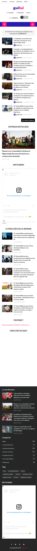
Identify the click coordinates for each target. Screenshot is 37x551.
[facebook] (11, 545)
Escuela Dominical (18, 445)
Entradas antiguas (28, 120)
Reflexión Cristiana (26, 477)
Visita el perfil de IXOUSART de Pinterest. (15, 325)
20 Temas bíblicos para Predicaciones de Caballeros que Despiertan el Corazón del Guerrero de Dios (24, 259)
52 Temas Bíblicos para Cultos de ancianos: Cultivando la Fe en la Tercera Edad (24, 297)
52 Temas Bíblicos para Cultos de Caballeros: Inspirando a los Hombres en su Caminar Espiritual (23, 109)
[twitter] (15, 545)
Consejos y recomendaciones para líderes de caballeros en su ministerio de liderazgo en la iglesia (24, 52)
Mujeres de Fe (7, 477)
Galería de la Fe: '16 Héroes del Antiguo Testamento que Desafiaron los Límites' (24, 85)
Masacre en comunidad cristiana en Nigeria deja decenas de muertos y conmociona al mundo (16, 153)
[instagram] (19, 545)
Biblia (18, 441)
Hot (28, 12)
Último (11, 12)
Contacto (11, 1)
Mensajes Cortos (27, 474)
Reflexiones (18, 462)
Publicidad (19, 1)
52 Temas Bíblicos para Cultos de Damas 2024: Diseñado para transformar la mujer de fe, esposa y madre (23, 286)
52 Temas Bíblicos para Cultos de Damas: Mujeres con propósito (23, 248)
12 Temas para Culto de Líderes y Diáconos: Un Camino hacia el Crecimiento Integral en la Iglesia (24, 96)
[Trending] (18, 140)
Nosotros (4, 1)
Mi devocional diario (18, 448)
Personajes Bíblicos (18, 459)
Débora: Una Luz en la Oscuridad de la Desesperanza (24, 75)
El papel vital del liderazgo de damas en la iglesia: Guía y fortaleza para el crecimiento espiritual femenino (23, 64)
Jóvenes (18, 474)
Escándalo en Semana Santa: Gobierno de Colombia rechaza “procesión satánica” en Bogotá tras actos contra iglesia (24, 417)
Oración (16, 477)
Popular (21, 12)
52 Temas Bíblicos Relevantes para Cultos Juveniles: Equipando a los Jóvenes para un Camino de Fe (24, 236)
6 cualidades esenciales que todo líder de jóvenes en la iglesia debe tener (23, 40)
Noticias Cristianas (18, 452)
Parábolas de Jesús (18, 455)
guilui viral (19, 45)
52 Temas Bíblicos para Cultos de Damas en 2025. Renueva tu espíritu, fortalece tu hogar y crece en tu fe (23, 309)
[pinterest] (23, 545)
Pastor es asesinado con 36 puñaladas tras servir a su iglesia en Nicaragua (24, 428)
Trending (14, 18)
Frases (23, 471)
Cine (4, 471)
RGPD (25, 1)
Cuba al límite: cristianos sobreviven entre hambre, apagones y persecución (22, 395)
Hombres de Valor (8, 474)
